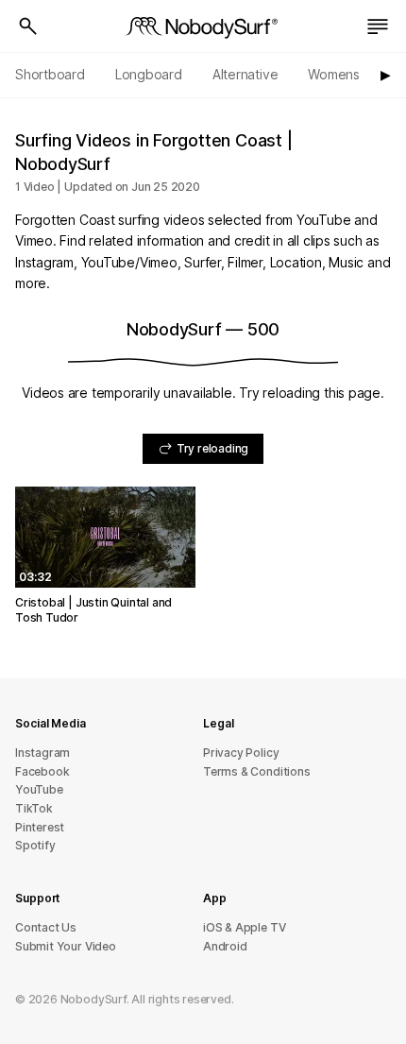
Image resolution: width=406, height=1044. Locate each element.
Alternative (245, 74)
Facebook (42, 771)
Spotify (35, 845)
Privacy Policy (241, 752)
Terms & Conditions (257, 771)
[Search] (28, 26)
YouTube (39, 789)
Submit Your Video (65, 946)
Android (225, 946)
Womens (334, 74)
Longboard (148, 74)
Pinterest (39, 827)
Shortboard (50, 74)
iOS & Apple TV (244, 927)
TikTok (34, 808)
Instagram (42, 752)
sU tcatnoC (45, 927)
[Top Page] (203, 26)
